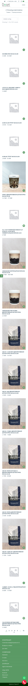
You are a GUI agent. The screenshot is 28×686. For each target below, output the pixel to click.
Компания (4, 654)
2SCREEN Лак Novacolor (10, 54)
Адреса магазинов (7, 666)
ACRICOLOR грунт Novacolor (12, 123)
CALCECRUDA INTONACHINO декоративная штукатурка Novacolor (11, 623)
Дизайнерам (5, 663)
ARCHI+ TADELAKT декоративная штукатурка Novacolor (12, 552)
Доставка (4, 648)
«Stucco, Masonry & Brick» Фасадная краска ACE (11, 88)
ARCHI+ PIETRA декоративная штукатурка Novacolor (11, 513)
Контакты (4, 660)
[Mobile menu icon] (23, 5)
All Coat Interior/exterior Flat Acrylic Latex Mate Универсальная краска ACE (12, 231)
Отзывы (4, 657)
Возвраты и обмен (7, 645)
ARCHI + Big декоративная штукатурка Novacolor (11, 392)
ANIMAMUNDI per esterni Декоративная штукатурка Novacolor (11, 312)
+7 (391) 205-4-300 (12, 1)
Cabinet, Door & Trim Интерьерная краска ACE (14, 587)
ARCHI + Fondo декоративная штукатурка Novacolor (12, 432)
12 (23, 630)
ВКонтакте (5, 675)
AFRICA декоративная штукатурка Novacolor (13, 195)
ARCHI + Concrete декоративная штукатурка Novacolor (13, 352)
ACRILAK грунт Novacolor (10, 156)
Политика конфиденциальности (11, 642)
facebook (4, 672)
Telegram (4, 677)
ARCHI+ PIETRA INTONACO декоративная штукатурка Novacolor (11, 472)
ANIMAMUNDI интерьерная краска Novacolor (13, 271)
